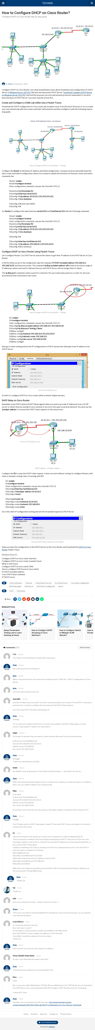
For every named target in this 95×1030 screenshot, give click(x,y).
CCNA (11, 591)
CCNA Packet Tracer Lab (43, 583)
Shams (15, 909)
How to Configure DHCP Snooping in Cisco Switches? (42, 632)
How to (60, 586)
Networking (21, 591)
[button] (3, 3)
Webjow (52, 1027)
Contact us (53, 1014)
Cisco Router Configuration (80, 583)
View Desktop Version (48, 1022)
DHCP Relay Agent (15, 586)
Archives (34, 1014)
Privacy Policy (65, 1014)
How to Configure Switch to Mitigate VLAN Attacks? (70, 632)
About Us (43, 1014)
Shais (10, 84)
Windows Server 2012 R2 (20, 92)
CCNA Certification (15, 583)
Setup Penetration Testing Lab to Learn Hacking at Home (13, 632)
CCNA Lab (28, 583)
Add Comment (85, 647)
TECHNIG (47, 3)
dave (14, 676)
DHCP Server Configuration (46, 586)
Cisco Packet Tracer (61, 583)
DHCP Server (29, 586)
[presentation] (89, 626)
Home (26, 1014)
